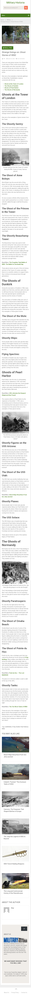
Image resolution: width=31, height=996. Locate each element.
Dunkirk (18, 727)
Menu (3, 15)
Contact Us (24, 992)
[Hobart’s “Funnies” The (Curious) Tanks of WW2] (15, 772)
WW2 (10, 48)
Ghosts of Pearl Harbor (11, 88)
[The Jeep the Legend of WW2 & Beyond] (15, 826)
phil (12, 908)
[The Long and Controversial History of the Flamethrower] (15, 881)
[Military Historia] (15, 942)
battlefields (8, 727)
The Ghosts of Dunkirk (11, 86)
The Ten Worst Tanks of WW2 (18, 706)
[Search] (24, 929)
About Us (6, 992)
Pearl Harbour (24, 727)
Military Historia (15, 2)
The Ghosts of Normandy (12, 90)
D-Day (13, 727)
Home (2, 20)
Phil (4, 58)
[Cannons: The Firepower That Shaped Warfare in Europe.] (15, 799)
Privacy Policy (15, 992)
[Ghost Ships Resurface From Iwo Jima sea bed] (15, 744)
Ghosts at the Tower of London (13, 84)
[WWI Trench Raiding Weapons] (15, 854)
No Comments (21, 58)
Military (9, 20)
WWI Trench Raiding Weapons (14, 864)
